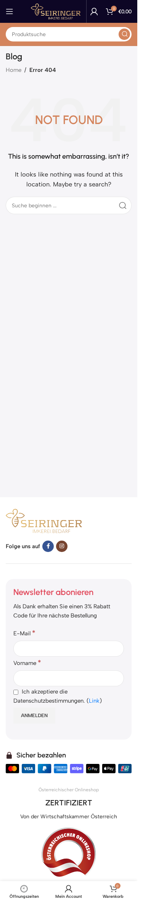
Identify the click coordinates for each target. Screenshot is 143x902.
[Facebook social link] (48, 546)
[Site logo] (55, 11)
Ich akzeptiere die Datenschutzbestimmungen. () (57, 696)
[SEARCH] (124, 34)
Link (94, 700)
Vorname (27, 663)
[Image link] (44, 520)
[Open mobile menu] (9, 11)
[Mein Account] (94, 11)
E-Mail (24, 633)
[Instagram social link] (61, 546)
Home (13, 70)
